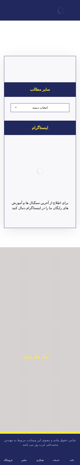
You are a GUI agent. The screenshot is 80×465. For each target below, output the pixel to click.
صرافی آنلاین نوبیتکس (33, 372)
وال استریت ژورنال (34, 404)
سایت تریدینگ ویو (33, 417)
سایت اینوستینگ (34, 424)
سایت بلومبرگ (34, 398)
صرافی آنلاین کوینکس (33, 392)
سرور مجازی (33, 411)
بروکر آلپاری (34, 379)
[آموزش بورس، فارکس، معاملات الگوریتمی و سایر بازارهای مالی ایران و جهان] (61, 10)
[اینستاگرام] (40, 171)
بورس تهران (34, 385)
